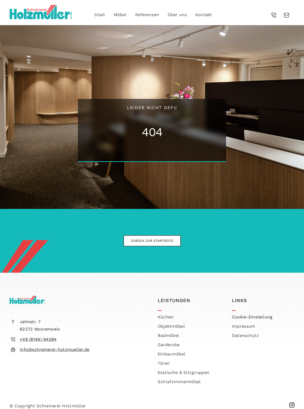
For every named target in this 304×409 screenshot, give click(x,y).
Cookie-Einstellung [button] (252, 316)
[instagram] (291, 405)
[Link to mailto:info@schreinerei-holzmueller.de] (287, 15)
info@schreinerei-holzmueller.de (54, 349)
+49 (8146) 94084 (38, 339)
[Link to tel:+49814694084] (274, 15)
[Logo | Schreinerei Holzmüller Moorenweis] (41, 6)
